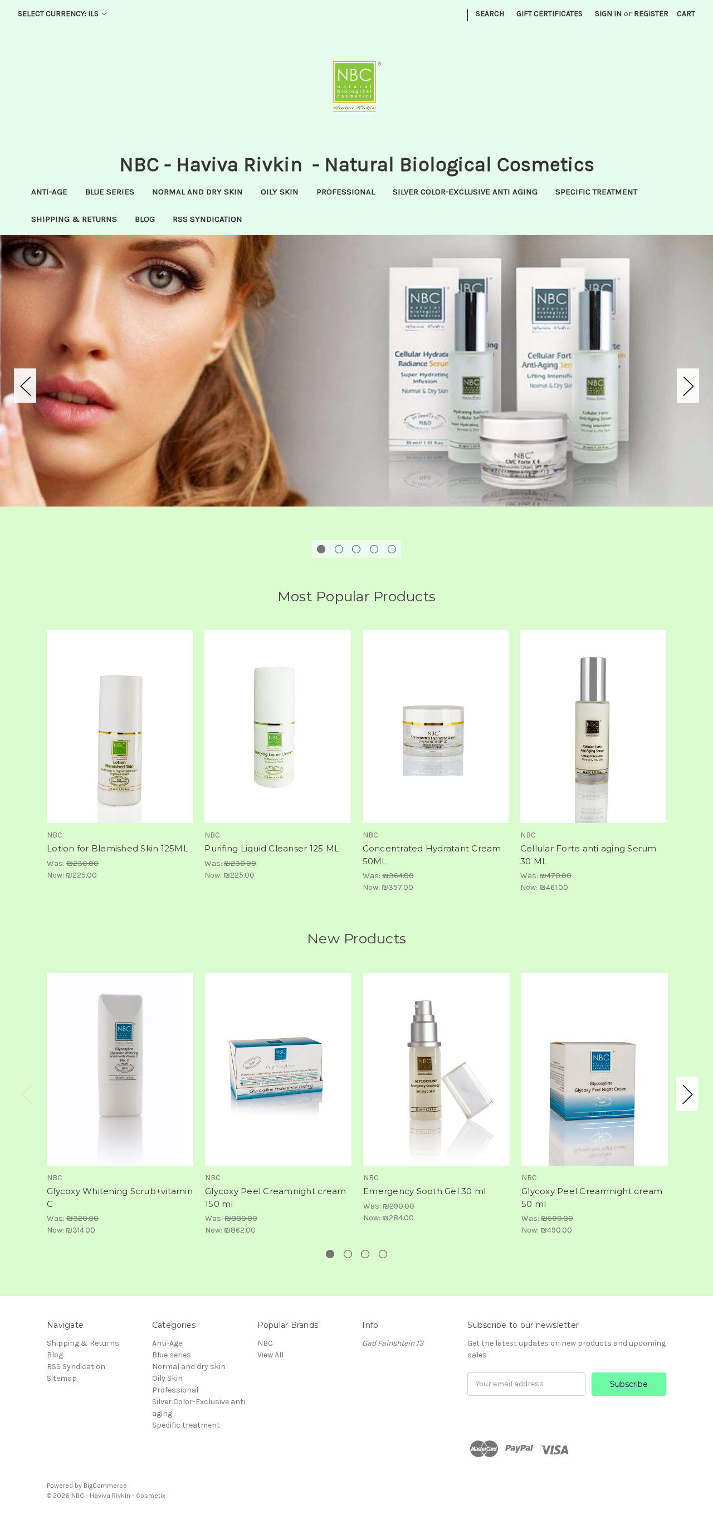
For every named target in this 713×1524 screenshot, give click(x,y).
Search (490, 13)
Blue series (109, 192)
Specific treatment (596, 192)
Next (688, 385)
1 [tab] (321, 549)
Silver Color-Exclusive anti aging (465, 192)
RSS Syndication (207, 219)
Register (651, 13)
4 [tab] (374, 549)
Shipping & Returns (74, 219)
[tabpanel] (356, 371)
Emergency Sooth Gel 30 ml (424, 1191)
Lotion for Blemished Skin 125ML (117, 848)
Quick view (120, 717)
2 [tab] (339, 549)
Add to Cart (120, 736)
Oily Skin (280, 192)
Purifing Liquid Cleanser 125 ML (271, 848)
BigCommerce (105, 1485)
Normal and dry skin (197, 192)
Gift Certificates (549, 13)
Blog (145, 219)
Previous (25, 385)
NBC (265, 1343)
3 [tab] (356, 549)
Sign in (608, 13)
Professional (345, 192)
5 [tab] (392, 549)
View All (270, 1355)
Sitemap (62, 1378)
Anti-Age (49, 192)
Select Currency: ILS (59, 13)
